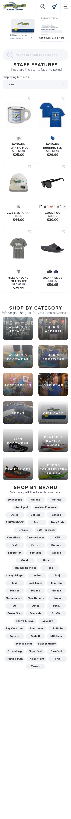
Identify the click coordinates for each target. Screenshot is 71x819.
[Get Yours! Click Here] (35, 29)
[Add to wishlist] (30, 98)
